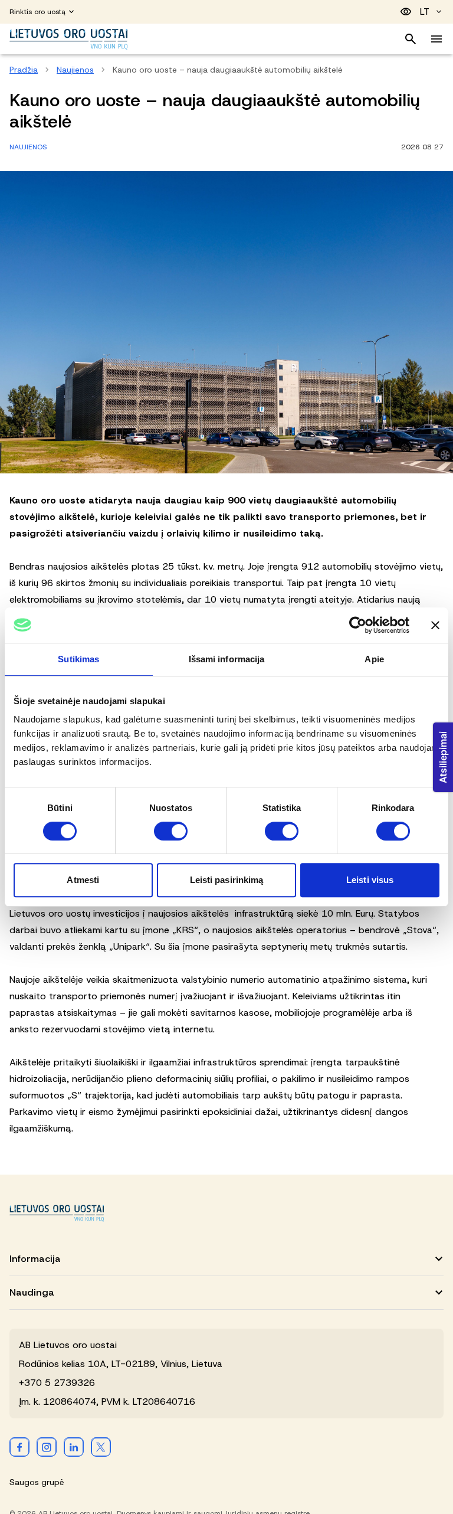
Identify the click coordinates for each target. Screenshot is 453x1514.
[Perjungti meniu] (436, 39)
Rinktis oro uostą (37, 12)
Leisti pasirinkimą (227, 880)
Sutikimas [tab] (78, 659)
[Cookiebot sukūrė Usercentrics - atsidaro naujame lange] (357, 625)
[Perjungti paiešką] (410, 39)
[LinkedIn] (74, 1446)
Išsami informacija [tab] (227, 659)
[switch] (171, 831)
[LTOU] (56, 1213)
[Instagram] (47, 1446)
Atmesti (83, 880)
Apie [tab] (374, 659)
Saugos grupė (36, 1482)
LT (424, 11)
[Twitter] (101, 1446)
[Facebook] (19, 1446)
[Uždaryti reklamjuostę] (435, 625)
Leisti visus (369, 880)
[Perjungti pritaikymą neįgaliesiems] (406, 12)
